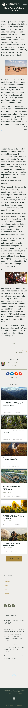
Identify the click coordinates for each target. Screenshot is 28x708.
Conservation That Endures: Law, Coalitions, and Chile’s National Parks (13, 404)
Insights (6, 585)
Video (5, 589)
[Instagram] (13, 605)
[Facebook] (5, 605)
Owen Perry (17, 705)
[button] (8, 373)
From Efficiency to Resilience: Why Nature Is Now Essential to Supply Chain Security (14, 647)
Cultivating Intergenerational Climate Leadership (13, 458)
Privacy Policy (14, 704)
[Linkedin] (9, 605)
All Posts (12, 365)
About (5, 598)
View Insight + (8, 408)
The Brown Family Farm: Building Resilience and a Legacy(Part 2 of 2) (12, 487)
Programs (7, 581)
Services (6, 593)
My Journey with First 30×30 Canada (13, 431)
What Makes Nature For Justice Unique (11, 544)
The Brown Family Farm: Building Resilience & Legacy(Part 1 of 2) (13, 516)
